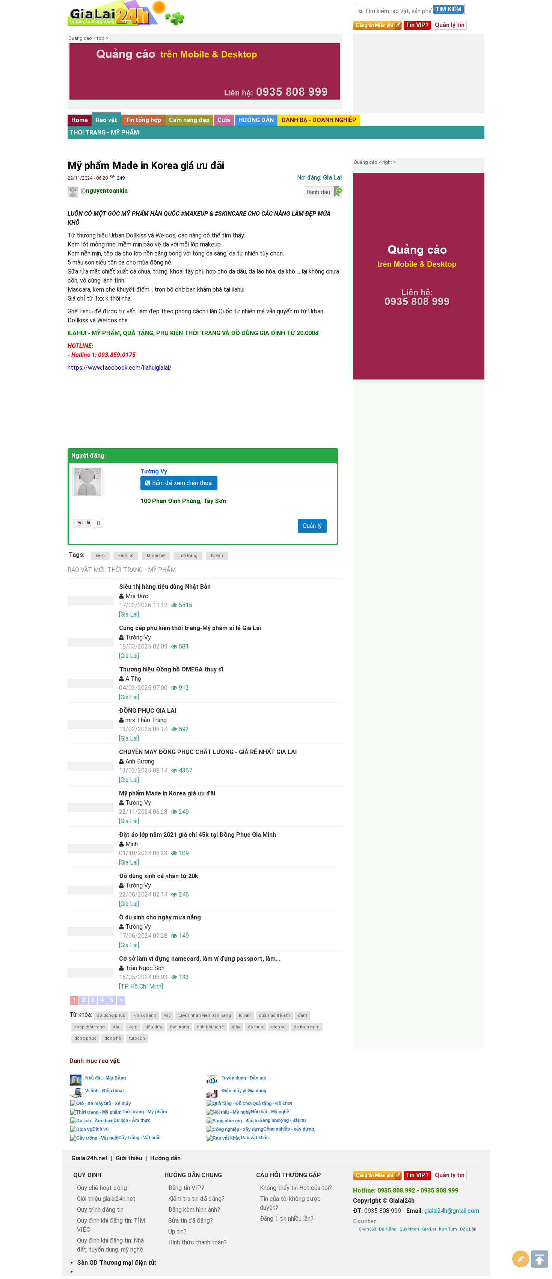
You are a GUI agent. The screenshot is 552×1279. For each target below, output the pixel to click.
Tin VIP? (417, 25)
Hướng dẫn (165, 1158)
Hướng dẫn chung (193, 1175)
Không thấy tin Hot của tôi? (296, 1187)
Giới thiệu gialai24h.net (106, 1198)
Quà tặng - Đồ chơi (272, 1103)
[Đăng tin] (520, 1259)
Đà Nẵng (388, 1229)
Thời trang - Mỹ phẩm (104, 132)
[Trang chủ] (133, 13)
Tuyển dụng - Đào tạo (244, 1078)
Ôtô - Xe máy (117, 1103)
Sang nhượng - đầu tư (282, 1120)
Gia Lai (429, 1229)
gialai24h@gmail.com (451, 1210)
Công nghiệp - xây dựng (288, 1129)
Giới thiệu (129, 1158)
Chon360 (367, 1229)
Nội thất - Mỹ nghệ (270, 1111)
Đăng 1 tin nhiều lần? (287, 1218)
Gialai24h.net (89, 1158)
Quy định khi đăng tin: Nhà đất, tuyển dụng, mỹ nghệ (110, 1245)
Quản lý (312, 525)
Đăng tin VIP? (186, 1187)
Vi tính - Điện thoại (104, 1090)
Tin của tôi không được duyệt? (290, 1203)
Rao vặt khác (255, 1137)
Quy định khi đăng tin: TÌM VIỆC (111, 1225)
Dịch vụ (100, 1129)
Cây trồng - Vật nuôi (139, 1137)
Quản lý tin (450, 25)
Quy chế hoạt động (102, 1187)
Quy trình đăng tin (100, 1209)
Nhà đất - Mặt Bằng (105, 1078)
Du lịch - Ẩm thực (132, 1120)
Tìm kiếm (448, 9)
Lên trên (539, 1259)
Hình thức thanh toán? (197, 1242)
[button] (78, 77)
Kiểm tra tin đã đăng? (196, 1198)
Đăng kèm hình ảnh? (194, 1209)
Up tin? (177, 1231)
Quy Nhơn (409, 1229)
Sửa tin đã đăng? (190, 1220)
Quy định (87, 1175)
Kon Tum (448, 1229)
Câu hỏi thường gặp (288, 1175)
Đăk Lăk (468, 1229)
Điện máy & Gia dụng (244, 1090)
